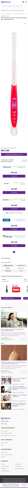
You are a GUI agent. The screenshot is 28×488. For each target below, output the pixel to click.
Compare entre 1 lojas (9, 298)
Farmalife (23, 200)
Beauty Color (7, 16)
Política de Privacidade (14, 486)
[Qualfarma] (6, 2)
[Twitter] (5, 423)
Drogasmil (23, 184)
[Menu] (26, 2)
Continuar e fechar (24, 485)
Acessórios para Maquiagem (19, 13)
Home (2, 13)
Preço (24, 160)
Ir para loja (14, 176)
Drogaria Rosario (13, 148)
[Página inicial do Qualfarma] (14, 418)
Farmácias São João (20, 237)
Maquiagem (8, 13)
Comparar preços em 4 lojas (14, 154)
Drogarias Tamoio (21, 220)
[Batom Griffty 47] (6, 289)
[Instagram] (2, 423)
